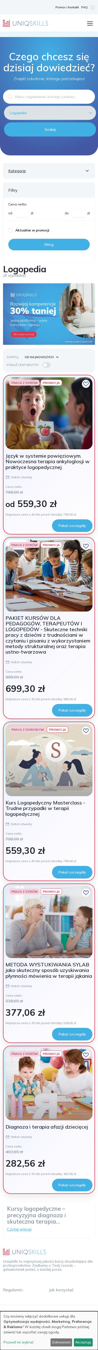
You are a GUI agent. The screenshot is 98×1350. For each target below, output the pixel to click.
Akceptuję (83, 1342)
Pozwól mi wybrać (19, 1342)
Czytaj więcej (19, 1229)
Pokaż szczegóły (72, 525)
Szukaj (50, 129)
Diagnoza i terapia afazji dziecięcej (47, 1127)
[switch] (46, 364)
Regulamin (13, 1289)
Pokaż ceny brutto (23, 365)
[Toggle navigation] (90, 23)
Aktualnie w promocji (32, 230)
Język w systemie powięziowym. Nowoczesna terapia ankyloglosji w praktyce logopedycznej (48, 461)
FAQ (84, 7)
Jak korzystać (61, 1289)
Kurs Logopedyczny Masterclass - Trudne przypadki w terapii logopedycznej (45, 808)
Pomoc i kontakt (67, 7)
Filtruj (49, 244)
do (67, 213)
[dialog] (49, 1330)
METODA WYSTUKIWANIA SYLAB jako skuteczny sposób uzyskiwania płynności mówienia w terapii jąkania (49, 970)
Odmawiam (61, 1342)
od (10, 213)
